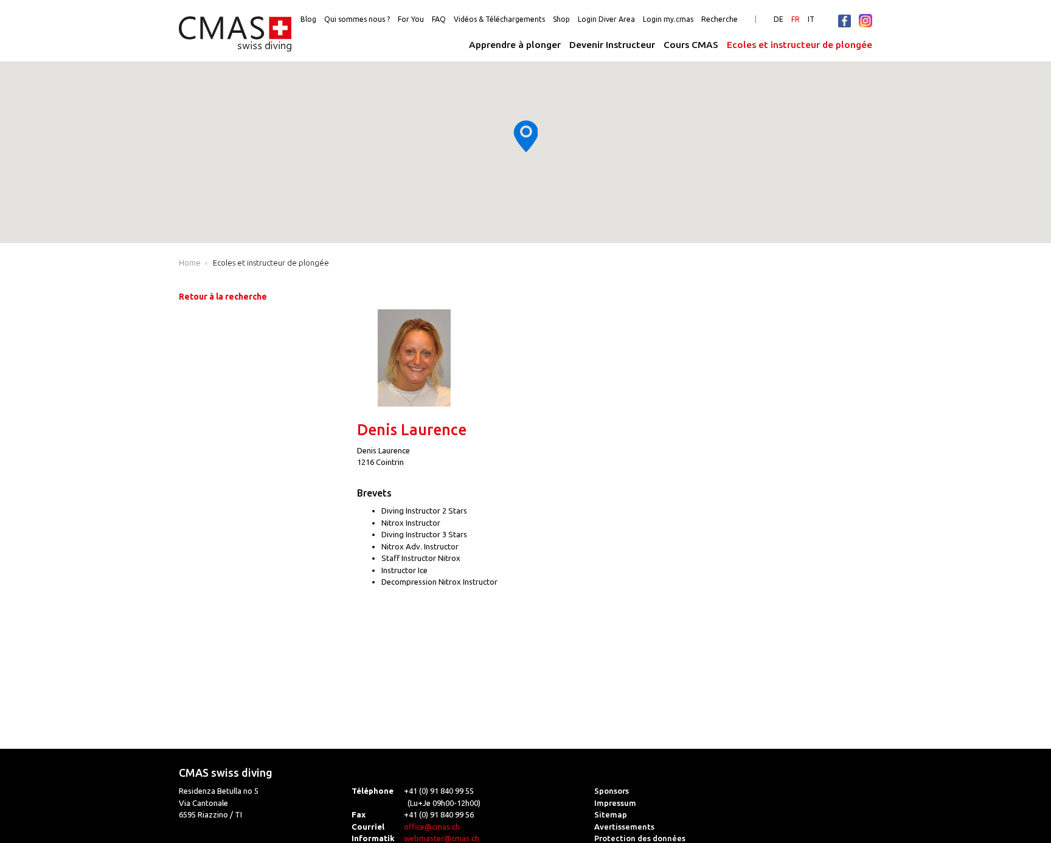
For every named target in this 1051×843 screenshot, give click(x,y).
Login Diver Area (606, 19)
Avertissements (624, 826)
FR (795, 19)
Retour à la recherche (223, 296)
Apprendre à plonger (515, 45)
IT (811, 19)
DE (778, 19)
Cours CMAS (691, 45)
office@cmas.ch (432, 826)
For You (411, 19)
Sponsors (611, 790)
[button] (525, 136)
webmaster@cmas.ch (441, 838)
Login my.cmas (668, 19)
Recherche (719, 19)
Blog (308, 19)
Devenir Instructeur (612, 45)
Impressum (615, 803)
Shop (561, 19)
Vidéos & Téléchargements (499, 19)
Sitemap (610, 814)
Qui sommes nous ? (357, 19)
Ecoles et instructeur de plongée (799, 45)
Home (190, 262)
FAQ (439, 19)
